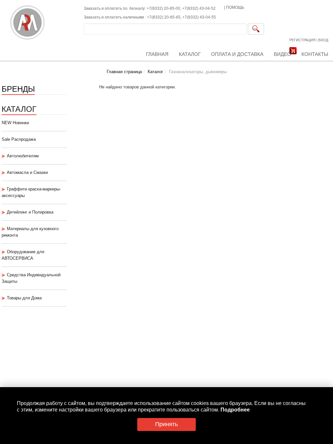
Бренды (18, 88)
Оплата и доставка (237, 54)
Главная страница (124, 71)
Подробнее (235, 409)
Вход (323, 40)
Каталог (190, 54)
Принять (166, 424)
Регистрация (302, 40)
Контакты (314, 54)
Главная (157, 54)
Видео (282, 54)
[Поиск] (256, 28)
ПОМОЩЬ (235, 7)
